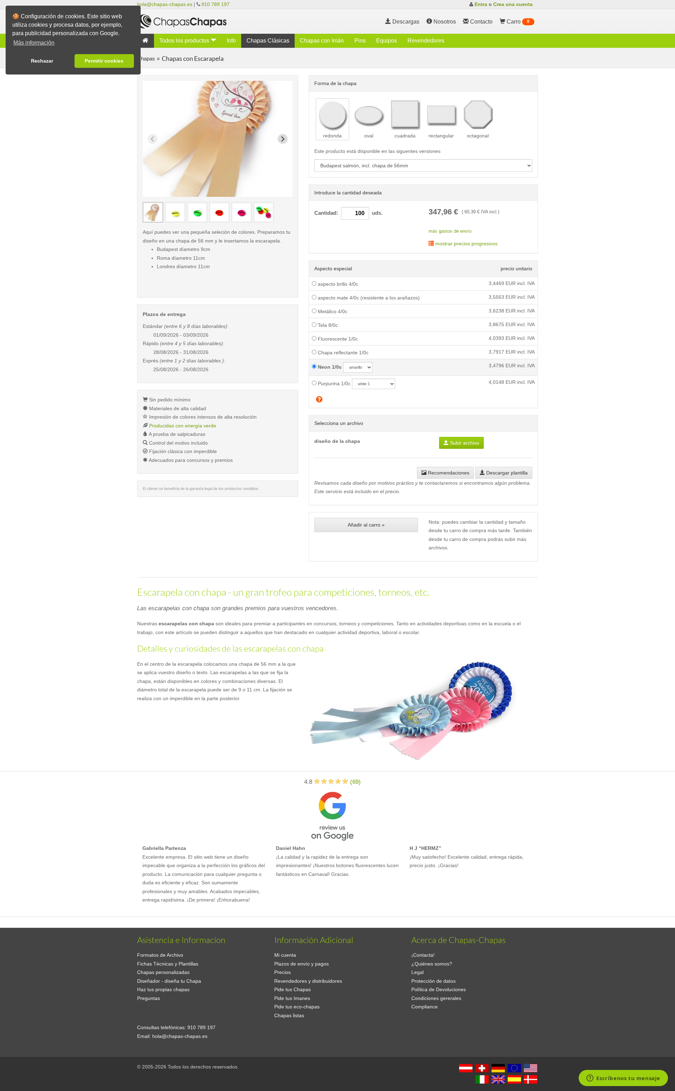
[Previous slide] (153, 139)
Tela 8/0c (327, 325)
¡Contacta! (423, 955)
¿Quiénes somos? (431, 964)
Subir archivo (464, 443)
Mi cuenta (285, 955)
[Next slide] (283, 139)
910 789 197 (215, 4)
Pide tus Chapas (292, 989)
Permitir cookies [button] (104, 61)
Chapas (146, 59)
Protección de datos (433, 981)
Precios (282, 972)
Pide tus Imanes (292, 998)
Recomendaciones (447, 473)
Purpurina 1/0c (333, 383)
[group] (153, 212)
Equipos (386, 41)
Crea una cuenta (513, 4)
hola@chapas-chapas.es (164, 4)
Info (231, 41)
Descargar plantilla (506, 473)
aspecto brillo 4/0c (337, 284)
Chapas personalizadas (163, 972)
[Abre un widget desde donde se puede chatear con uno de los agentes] (623, 1078)
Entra (481, 4)
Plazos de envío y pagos (301, 964)
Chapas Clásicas (267, 41)
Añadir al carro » (366, 525)
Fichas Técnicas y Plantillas (167, 964)
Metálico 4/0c (331, 311)
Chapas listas (289, 1015)
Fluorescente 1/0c (337, 339)
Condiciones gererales (436, 998)
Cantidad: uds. (348, 213)
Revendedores (425, 41)
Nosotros (444, 22)
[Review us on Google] (332, 815)
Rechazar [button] (42, 61)
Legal (417, 972)
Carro (517, 22)
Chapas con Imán (322, 41)
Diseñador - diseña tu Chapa (169, 981)
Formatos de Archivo (160, 955)
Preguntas (148, 998)
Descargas (405, 22)
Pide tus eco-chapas (297, 1006)
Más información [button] (33, 43)
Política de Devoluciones (438, 989)
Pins (360, 41)
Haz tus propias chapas (163, 989)
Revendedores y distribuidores (308, 981)
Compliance (424, 1006)
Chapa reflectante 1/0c (342, 352)
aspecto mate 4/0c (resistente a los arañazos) (368, 298)
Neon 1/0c (329, 367)
